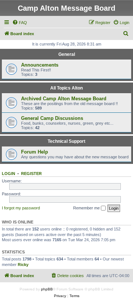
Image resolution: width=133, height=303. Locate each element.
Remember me (87, 208)
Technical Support (66, 141)
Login (8, 173)
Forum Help (34, 152)
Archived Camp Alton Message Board (63, 98)
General (66, 54)
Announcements (39, 65)
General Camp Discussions (52, 118)
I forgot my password (21, 208)
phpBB (47, 289)
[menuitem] (19, 22)
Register (31, 173)
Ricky (23, 264)
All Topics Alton (66, 88)
